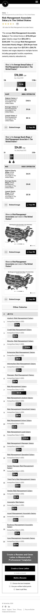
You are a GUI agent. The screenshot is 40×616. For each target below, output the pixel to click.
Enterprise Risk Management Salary (21, 352)
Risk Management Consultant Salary (21, 409)
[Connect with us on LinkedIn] (9, 607)
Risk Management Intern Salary (19, 420)
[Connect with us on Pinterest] (6, 607)
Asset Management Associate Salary (21, 513)
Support (9, 609)
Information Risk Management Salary (21, 364)
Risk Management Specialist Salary (20, 454)
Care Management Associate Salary (21, 538)
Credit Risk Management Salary (19, 330)
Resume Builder (29, 609)
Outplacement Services (9, 611)
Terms (14, 609)
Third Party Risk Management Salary (21, 479)
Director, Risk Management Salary (20, 341)
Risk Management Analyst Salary (20, 398)
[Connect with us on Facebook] (2, 607)
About (4, 609)
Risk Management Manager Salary (20, 443)
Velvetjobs (5, 4)
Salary (4, 13)
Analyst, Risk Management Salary (20, 318)
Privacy (19, 609)
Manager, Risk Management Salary (20, 375)
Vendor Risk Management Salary (19, 491)
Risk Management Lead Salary (19, 432)
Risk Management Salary (16, 386)
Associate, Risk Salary (15, 502)
